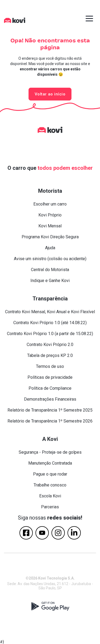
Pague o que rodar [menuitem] (50, 474)
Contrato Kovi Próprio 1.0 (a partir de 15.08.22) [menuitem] (50, 333)
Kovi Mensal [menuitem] (50, 225)
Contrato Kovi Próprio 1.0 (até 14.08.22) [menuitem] (50, 322)
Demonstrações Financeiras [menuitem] (50, 399)
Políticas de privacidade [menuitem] (50, 377)
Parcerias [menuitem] (50, 506)
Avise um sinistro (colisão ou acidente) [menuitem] (50, 258)
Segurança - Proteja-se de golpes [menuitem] (50, 452)
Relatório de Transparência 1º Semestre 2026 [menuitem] (50, 421)
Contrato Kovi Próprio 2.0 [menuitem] (50, 344)
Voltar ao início (50, 94)
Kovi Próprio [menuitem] (50, 215)
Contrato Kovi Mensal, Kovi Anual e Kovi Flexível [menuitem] (50, 311)
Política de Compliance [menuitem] (50, 388)
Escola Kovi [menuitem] (50, 495)
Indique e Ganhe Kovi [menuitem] (50, 280)
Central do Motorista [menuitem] (50, 269)
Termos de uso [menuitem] (50, 366)
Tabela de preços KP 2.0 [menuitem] (50, 355)
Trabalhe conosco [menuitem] (50, 485)
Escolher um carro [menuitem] (50, 204)
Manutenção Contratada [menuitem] (50, 463)
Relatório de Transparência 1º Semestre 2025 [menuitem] (50, 410)
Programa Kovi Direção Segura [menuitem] (50, 236)
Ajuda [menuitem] (50, 247)
